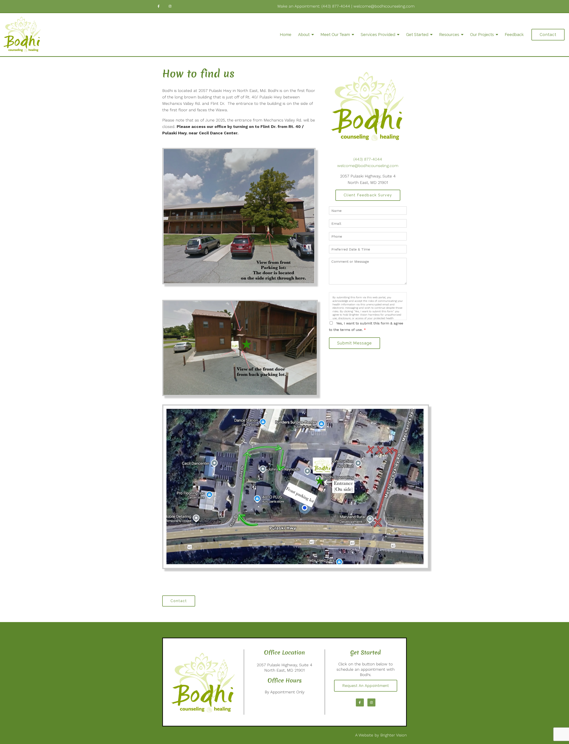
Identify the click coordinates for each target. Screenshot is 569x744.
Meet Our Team (335, 34)
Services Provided (378, 34)
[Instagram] (170, 6)
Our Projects (482, 34)
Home (285, 34)
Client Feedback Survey (368, 195)
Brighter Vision (393, 735)
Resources (449, 34)
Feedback (514, 34)
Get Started (417, 34)
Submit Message (354, 343)
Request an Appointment (365, 686)
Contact (548, 34)
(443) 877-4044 (335, 6)
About (304, 34)
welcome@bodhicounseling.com (384, 6)
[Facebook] (158, 6)
